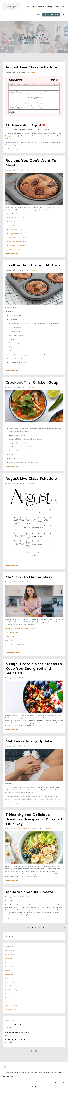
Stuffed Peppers (14, 222)
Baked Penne (9, 640)
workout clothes (11, 1009)
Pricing (49, 7)
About (28, 7)
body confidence (10, 954)
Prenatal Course (59, 7)
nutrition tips (25, 829)
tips (6, 1002)
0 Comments (31, 72)
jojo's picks (9, 974)
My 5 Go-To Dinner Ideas (29, 576)
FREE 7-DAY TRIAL (51, 15)
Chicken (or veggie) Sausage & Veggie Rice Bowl (20, 628)
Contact (37, 14)
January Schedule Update (29, 891)
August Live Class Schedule (31, 67)
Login (62, 14)
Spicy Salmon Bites (11, 632)
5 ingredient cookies (15, 234)
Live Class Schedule (39, 7)
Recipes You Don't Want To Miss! (30, 162)
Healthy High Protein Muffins (32, 265)
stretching (8, 998)
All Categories (10, 950)
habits (7, 970)
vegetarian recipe (11, 1005)
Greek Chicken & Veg (15, 230)
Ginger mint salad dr (15, 249)
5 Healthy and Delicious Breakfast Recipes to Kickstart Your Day (34, 819)
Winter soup (16, 226)
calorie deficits (10, 958)
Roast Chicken (23, 218)
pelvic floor (9, 986)
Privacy (63, 1082)
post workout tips (11, 990)
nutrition (17, 829)
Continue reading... (12, 149)
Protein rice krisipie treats (17, 238)
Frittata (19, 214)
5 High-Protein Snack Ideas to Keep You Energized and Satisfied (33, 668)
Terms (56, 1082)
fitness (7, 962)
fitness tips (9, 829)
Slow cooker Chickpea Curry (14, 644)
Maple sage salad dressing (17, 245)
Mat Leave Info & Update (28, 740)
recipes (7, 994)
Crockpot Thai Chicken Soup (31, 382)
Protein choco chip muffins (17, 241)
